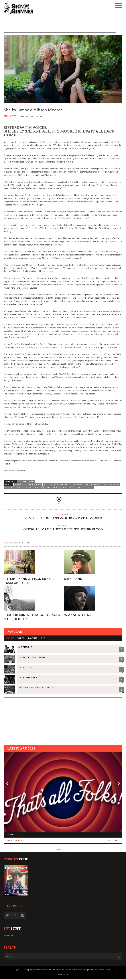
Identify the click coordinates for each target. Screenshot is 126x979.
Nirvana (38, 488)
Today (10, 638)
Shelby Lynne (51, 488)
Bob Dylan (76, 485)
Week (20, 638)
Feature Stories (26, 481)
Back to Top (61, 849)
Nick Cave (27, 488)
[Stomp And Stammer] (48, 9)
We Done (12, 834)
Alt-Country (50, 485)
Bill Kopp (10, 116)
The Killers (66, 488)
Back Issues (9, 935)
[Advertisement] (60, 26)
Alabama (19, 485)
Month (32, 638)
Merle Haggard (12, 488)
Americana (64, 485)
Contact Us (63, 974)
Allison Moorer (33, 485)
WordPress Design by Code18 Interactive (91, 969)
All (43, 638)
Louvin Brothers (111, 485)
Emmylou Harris (92, 485)
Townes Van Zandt (83, 488)
